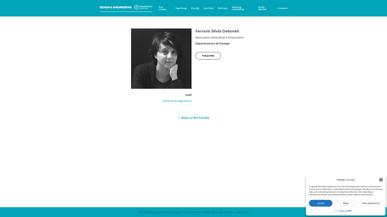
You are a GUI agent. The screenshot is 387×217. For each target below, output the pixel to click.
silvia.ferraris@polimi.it (177, 100)
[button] (380, 179)
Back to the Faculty (195, 118)
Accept (320, 203)
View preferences (370, 203)
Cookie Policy (344, 211)
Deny (345, 203)
